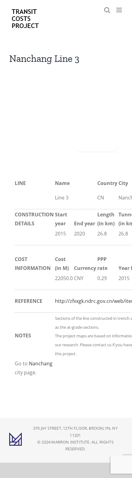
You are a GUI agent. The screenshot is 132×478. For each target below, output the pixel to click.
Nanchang (40, 363)
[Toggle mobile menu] (119, 10)
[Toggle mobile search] (107, 10)
